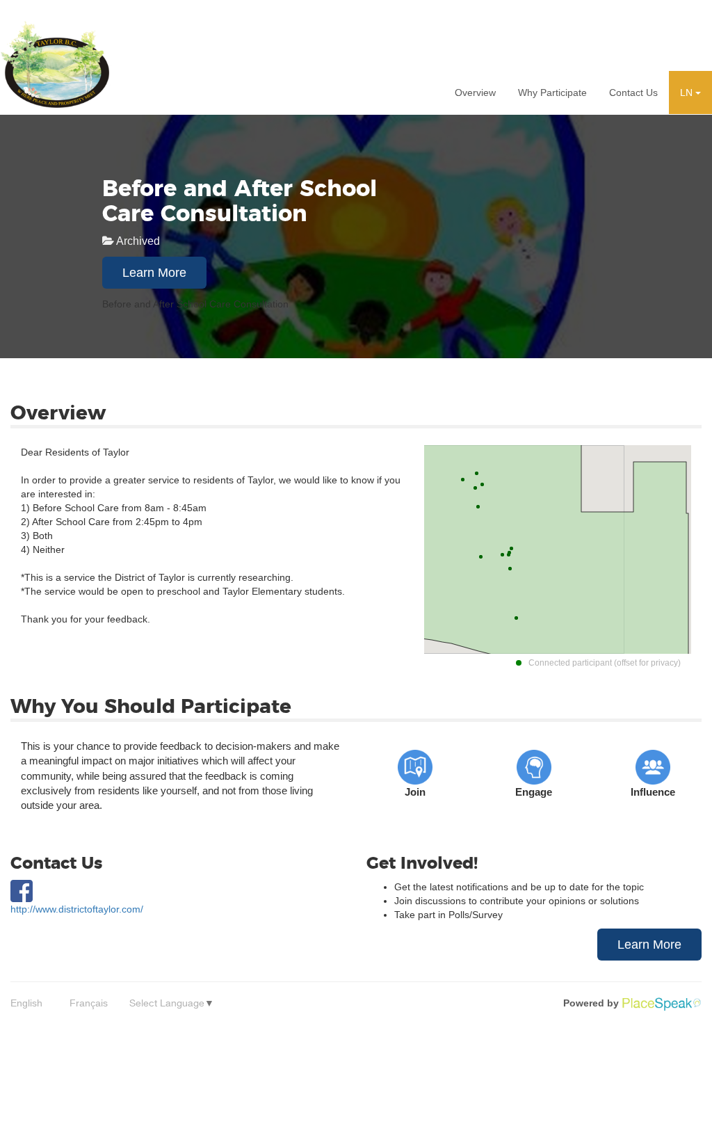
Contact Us (633, 92)
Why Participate (552, 92)
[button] (690, 92)
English (26, 1003)
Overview (475, 92)
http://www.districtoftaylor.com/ (76, 909)
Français (89, 1003)
